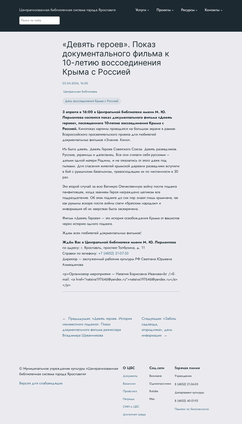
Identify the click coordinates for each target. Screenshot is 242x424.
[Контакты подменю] (221, 10)
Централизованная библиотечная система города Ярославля (67, 9)
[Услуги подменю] (148, 10)
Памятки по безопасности (192, 409)
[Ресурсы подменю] (196, 10)
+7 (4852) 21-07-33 (113, 253)
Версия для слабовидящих (41, 383)
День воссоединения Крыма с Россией (91, 101)
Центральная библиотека (79, 91)
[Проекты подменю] (173, 10)
